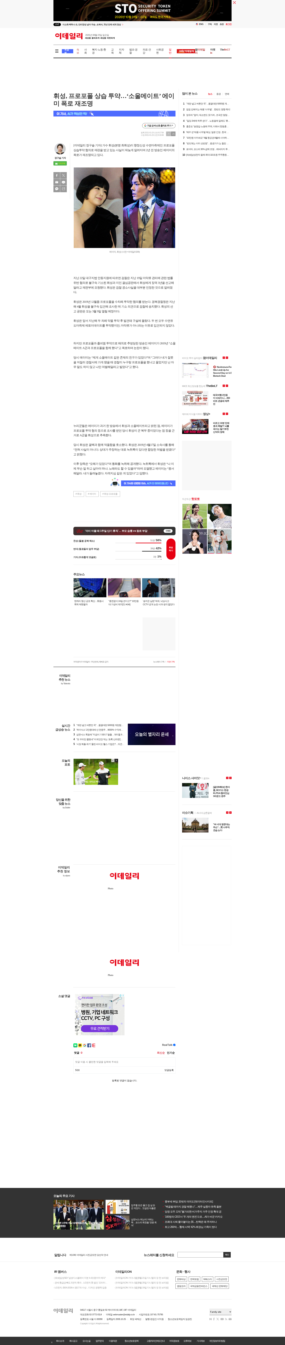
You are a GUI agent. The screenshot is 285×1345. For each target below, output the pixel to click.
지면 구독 (171, 662)
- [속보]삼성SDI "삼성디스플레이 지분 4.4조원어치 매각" (79, 1278)
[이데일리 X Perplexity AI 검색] (114, 113)
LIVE (57, 24)
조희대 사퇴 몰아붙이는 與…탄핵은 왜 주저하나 (189, 1221)
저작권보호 (174, 1341)
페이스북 (56, 175)
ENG (201, 24)
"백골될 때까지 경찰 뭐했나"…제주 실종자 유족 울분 (191, 1206)
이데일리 (85, 36)
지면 (216, 24)
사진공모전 (221, 1279)
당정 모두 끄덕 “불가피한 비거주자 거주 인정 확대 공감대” (194, 1211)
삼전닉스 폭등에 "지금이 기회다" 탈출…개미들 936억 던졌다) (103, 734)
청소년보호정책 (131, 1341)
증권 (218, 94)
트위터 (63, 175)
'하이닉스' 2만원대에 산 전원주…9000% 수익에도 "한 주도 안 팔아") (106, 729)
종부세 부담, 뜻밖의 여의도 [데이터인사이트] (187, 1201)
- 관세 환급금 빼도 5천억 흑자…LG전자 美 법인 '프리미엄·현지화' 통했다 (81, 1282)
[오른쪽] (116, 760)
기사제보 (201, 1341)
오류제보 (187, 1341)
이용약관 (113, 1341)
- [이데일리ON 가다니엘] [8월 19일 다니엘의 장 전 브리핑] (141, 1287)
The (225, 49)
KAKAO (56, 189)
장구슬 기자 (60, 158)
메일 (56, 182)
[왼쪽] (113, 760)
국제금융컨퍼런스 (198, 1286)
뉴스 (210, 94)
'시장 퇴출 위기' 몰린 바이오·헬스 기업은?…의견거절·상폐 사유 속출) (107, 744)
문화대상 (181, 1279)
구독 (210, 24)
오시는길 (86, 1341)
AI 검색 (66, 51)
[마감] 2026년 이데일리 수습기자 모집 (87, 1255)
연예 (227, 94)
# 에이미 (92, 493)
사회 (85, 51)
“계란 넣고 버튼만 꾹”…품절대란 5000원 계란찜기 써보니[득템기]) (105, 725)
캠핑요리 (181, 1286)
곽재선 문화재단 (219, 1286)
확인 (227, 1254)
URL (63, 189)
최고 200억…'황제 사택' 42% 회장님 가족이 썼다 (189, 1227)
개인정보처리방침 (217, 1341)
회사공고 (73, 1341)
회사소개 (60, 1341)
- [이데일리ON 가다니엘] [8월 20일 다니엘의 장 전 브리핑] (141, 1282)
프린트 (63, 182)
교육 (112, 51)
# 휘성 (78, 493)
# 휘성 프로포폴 (109, 493)
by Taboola (65, 683)
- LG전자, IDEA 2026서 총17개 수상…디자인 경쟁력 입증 (80, 1287)
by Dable (66, 807)
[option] (116, 24)
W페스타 (207, 1279)
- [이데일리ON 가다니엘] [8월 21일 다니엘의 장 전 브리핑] (141, 1278)
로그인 (229, 24)
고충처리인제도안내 (155, 1341)
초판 (222, 24)
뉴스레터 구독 (158, 662)
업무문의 (100, 1341)
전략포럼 (194, 1279)
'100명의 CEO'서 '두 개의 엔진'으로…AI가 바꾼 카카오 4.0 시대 (197, 1216)
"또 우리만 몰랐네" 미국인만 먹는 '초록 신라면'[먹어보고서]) (102, 739)
